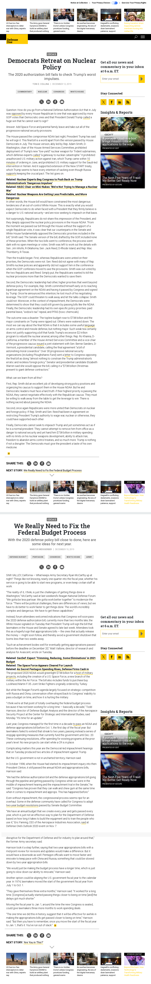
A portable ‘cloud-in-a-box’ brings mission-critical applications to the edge (119, 141)
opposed (17, 113)
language (89, 325)
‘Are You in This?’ (33, 942)
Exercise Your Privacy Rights (134, 3)
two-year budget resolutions (22, 805)
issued (40, 343)
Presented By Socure (112, 185)
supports (11, 173)
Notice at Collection (79, 3)
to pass (77, 723)
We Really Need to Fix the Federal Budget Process (53, 470)
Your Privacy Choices (101, 3)
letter (67, 354)
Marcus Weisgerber (41, 549)
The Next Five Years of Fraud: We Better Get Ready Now (121, 179)
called (86, 117)
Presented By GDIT (110, 148)
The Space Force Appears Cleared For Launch (45, 665)
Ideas (51, 54)
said (83, 822)
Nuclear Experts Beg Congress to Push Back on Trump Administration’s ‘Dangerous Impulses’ (44, 181)
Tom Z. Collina (40, 84)
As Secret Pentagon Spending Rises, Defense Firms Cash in (53, 669)
